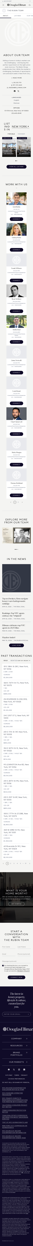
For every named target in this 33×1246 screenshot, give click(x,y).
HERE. (27, 1213)
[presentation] (16, 149)
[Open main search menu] (30, 5)
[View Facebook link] (9, 1070)
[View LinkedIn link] (24, 1070)
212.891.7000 (26, 1156)
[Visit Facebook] (15, 91)
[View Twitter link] (14, 1070)
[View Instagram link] (19, 1070)
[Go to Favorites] (30, 1)
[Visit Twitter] (18, 91)
